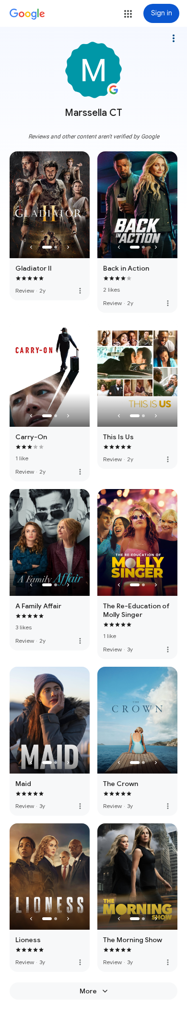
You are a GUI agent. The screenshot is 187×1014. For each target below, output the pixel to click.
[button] (128, 13)
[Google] (27, 14)
